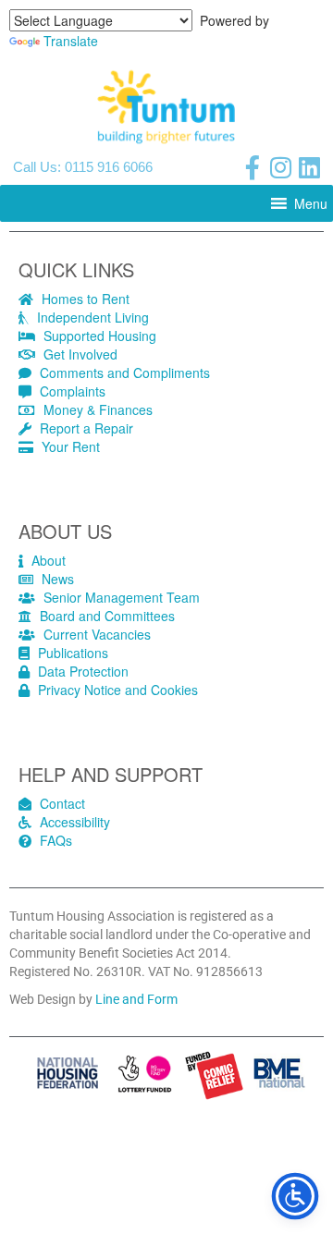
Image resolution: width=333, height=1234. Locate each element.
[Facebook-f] (252, 167)
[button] (310, 203)
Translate (70, 40)
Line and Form (136, 999)
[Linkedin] (310, 167)
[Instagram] (281, 167)
